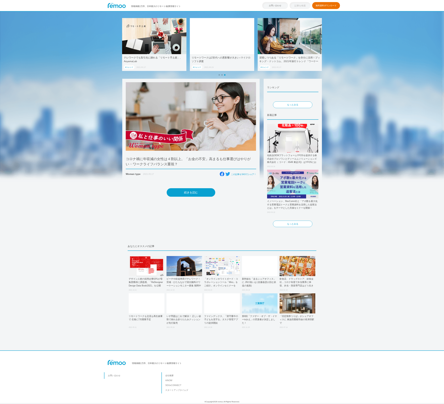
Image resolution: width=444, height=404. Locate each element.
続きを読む (191, 192)
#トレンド (129, 67)
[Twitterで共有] (227, 174)
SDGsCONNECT (173, 385)
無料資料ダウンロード (326, 5)
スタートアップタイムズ (176, 390)
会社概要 (169, 375)
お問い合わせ (275, 5)
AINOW (168, 380)
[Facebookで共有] (222, 174)
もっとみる (292, 104)
